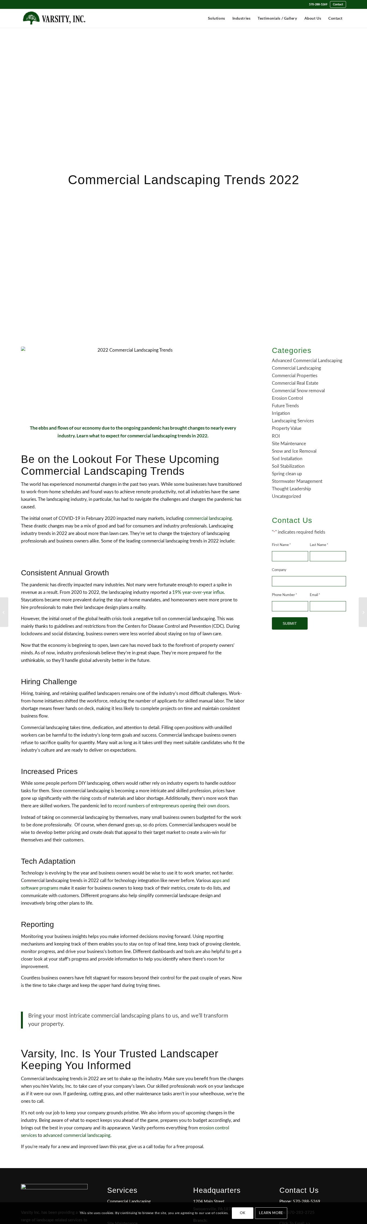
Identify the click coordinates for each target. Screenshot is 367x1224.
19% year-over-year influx (198, 592)
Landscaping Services (293, 421)
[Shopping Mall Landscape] (363, 612)
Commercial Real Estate (295, 383)
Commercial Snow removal (298, 390)
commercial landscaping (208, 518)
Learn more (271, 1213)
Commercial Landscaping (296, 368)
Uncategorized (286, 496)
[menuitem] (318, 4)
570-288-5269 (318, 4)
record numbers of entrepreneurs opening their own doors (171, 806)
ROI (276, 436)
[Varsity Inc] (54, 18)
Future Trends (285, 406)
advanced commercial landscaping (76, 1135)
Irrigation (281, 413)
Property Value (286, 428)
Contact (338, 4)
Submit (290, 623)
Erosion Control (287, 398)
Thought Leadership (291, 489)
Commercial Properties (294, 375)
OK (242, 1213)
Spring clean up (287, 474)
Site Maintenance (289, 443)
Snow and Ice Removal (294, 451)
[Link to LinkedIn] (23, 5)
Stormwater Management (297, 481)
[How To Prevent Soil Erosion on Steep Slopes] (4, 612)
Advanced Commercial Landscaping (307, 360)
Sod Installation (287, 458)
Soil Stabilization (288, 466)
